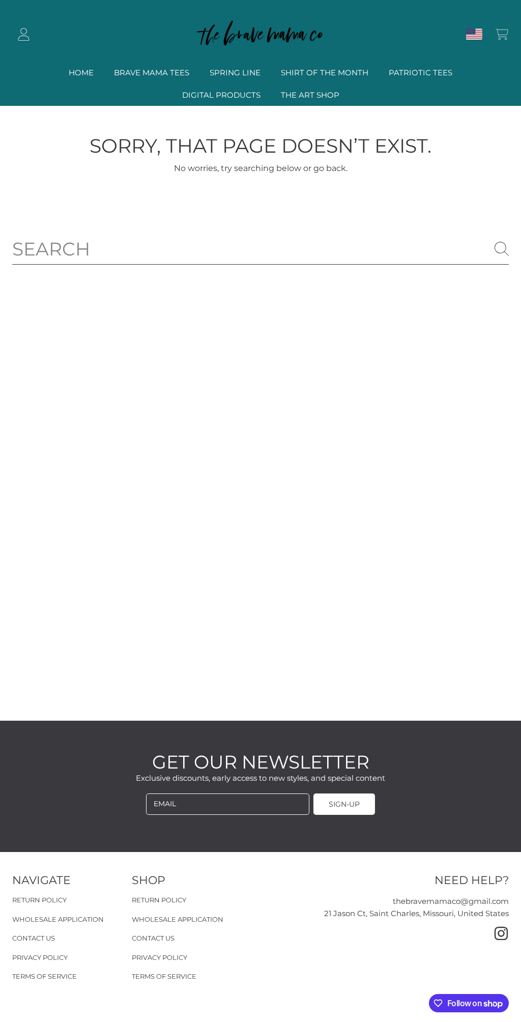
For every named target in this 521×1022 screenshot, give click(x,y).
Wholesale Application (58, 919)
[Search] (501, 249)
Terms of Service (44, 976)
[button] (501, 34)
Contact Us (33, 938)
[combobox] (260, 249)
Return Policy (39, 900)
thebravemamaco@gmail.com (451, 901)
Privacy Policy (40, 957)
